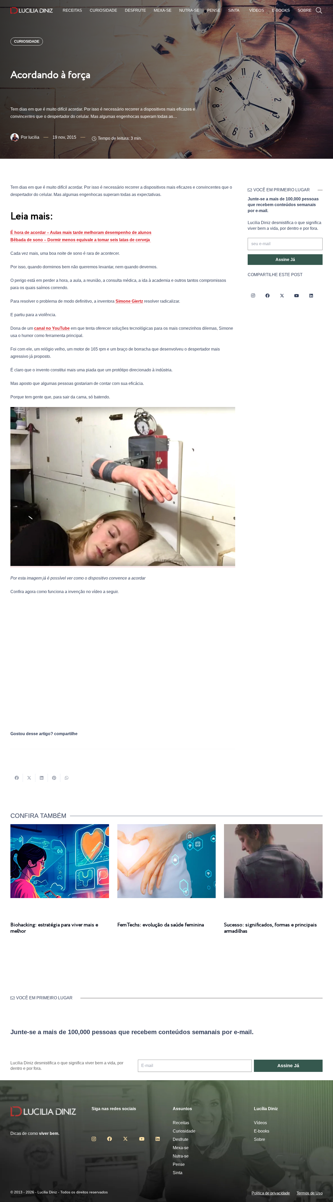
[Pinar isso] (54, 778)
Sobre (259, 1139)
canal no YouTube (52, 328)
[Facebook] (267, 295)
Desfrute (180, 1139)
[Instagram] (253, 295)
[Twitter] (282, 295)
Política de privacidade (271, 1193)
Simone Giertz (129, 301)
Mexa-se (181, 1148)
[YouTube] (296, 295)
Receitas (181, 1123)
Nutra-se (181, 1156)
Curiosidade (184, 1131)
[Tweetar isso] (29, 778)
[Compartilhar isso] (16, 778)
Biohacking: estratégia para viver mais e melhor (54, 928)
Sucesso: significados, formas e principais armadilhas (270, 928)
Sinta (177, 1173)
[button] (319, 10)
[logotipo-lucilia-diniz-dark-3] (31, 10)
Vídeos (260, 1123)
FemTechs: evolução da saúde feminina (160, 925)
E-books (261, 1131)
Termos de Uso (310, 1193)
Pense (179, 1164)
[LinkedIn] (311, 295)
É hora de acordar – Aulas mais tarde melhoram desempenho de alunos (80, 232)
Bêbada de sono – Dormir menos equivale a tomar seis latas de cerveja (80, 240)
